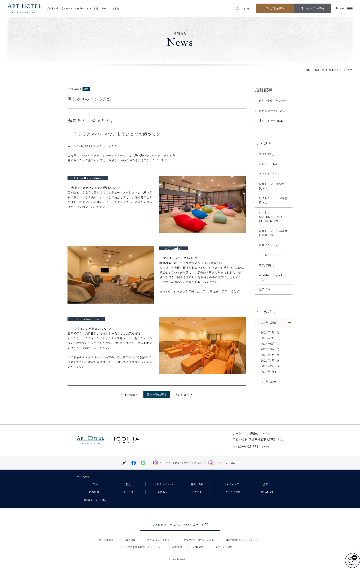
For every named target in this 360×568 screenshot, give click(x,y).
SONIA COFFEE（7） (273, 255)
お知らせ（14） (268, 164)
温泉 (265, 484)
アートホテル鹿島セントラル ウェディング (180, 462)
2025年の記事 (268, 382)
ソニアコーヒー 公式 (224, 462)
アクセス (128, 492)
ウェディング (231, 484)
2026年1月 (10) (270, 372)
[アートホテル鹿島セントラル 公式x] (124, 462)
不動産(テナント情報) (94, 500)
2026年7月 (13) (270, 338)
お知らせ (197, 492)
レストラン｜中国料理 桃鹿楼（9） (274, 233)
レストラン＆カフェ (162, 484)
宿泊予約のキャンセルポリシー (243, 540)
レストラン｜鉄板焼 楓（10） (273, 186)
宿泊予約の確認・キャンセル (143, 547)
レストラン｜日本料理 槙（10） (274, 200)
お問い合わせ (265, 492)
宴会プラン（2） (269, 245)
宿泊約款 (130, 540)
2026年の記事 (268, 323)
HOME (85, 477)
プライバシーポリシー (159, 540)
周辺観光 (163, 492)
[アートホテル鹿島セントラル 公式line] (143, 462)
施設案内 (94, 492)
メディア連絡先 (223, 547)
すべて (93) (266, 154)
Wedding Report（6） (270, 277)
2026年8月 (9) (270, 332)
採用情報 (198, 547)
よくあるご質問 (231, 492)
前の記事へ (131, 394)
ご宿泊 (94, 484)
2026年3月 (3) (270, 360)
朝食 (128, 484)
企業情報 (177, 547)
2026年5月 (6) (270, 349)
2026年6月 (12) (270, 343)
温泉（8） (265, 289)
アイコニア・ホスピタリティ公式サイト (178, 525)
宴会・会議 (197, 484)
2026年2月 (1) (270, 366)
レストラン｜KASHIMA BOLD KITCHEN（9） (270, 216)
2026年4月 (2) (270, 355)
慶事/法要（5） (268, 265)
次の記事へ (182, 394)
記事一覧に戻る (156, 394)
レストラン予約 (314, 8)
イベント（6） (268, 174)
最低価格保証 (106, 540)
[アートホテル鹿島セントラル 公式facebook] (133, 462)
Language (245, 8)
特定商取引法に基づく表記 (199, 540)
